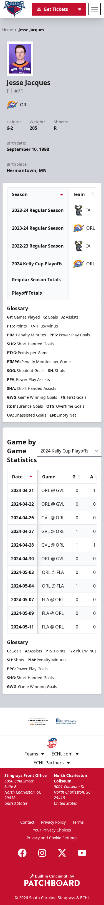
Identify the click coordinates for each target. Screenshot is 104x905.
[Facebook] (22, 853)
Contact (27, 822)
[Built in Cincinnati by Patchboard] (52, 880)
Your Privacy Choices (52, 830)
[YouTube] (82, 853)
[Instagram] (42, 853)
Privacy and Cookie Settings (52, 837)
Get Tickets (56, 9)
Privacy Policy (53, 822)
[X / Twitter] (62, 853)
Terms (78, 822)
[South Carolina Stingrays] (14, 9)
